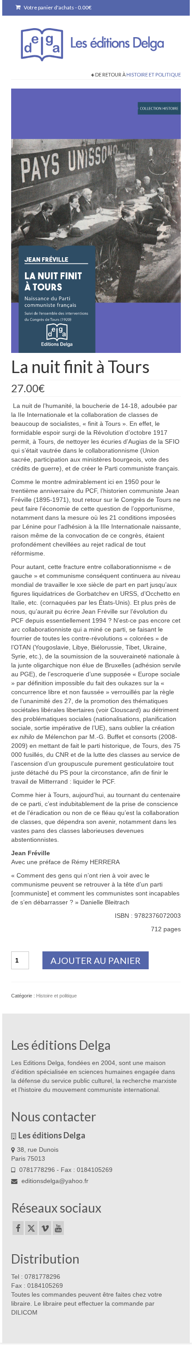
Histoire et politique (153, 74)
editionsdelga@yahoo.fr (54, 1180)
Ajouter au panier (95, 960)
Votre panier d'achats (57, 7)
